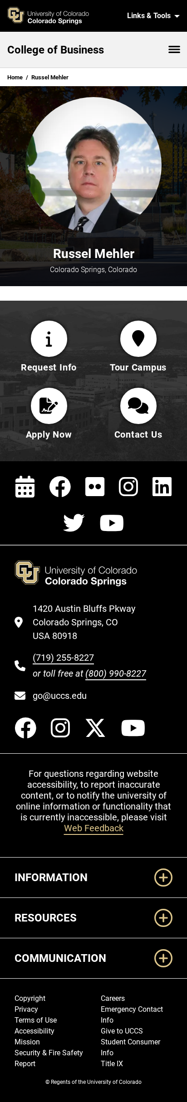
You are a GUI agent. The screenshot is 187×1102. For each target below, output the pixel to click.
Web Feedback (93, 828)
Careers (113, 998)
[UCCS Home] (61, 16)
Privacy (26, 1009)
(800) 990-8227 (115, 673)
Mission (27, 1042)
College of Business (55, 50)
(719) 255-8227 (63, 657)
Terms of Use (36, 1020)
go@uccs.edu (60, 695)
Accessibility (34, 1031)
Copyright (30, 998)
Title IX (112, 1063)
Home (15, 77)
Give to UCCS (122, 1031)
